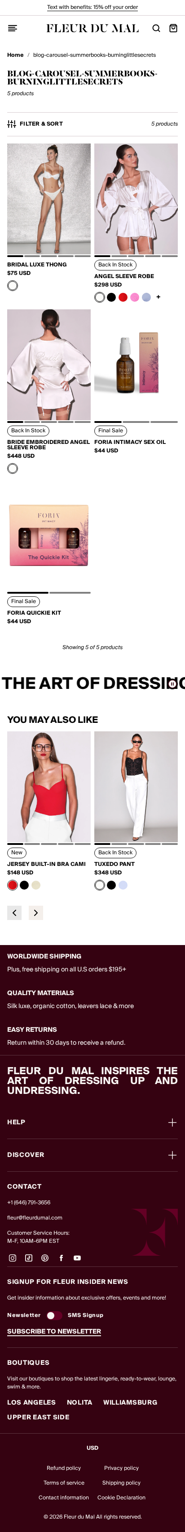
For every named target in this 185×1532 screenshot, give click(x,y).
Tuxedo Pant (114, 864)
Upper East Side (38, 1417)
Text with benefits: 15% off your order (92, 7)
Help (16, 1122)
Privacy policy (121, 1468)
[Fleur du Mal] (92, 28)
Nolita (79, 1402)
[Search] (156, 28)
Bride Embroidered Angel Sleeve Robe (48, 445)
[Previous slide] (14, 913)
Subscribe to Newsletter (54, 1332)
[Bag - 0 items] (173, 28)
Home (15, 55)
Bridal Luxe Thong (37, 265)
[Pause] (172, 684)
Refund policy (64, 1468)
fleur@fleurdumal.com (34, 1218)
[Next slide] (36, 913)
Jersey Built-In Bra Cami (46, 864)
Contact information (64, 1497)
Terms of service (64, 1483)
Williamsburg (130, 1402)
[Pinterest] (45, 1261)
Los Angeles (31, 1402)
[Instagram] (12, 1261)
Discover (25, 1155)
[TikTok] (28, 1261)
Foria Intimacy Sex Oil (130, 442)
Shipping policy (121, 1483)
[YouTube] (77, 1261)
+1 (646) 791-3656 (28, 1202)
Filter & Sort (41, 124)
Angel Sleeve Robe (124, 276)
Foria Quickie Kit (34, 613)
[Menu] (12, 28)
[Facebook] (61, 1261)
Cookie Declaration (121, 1497)
